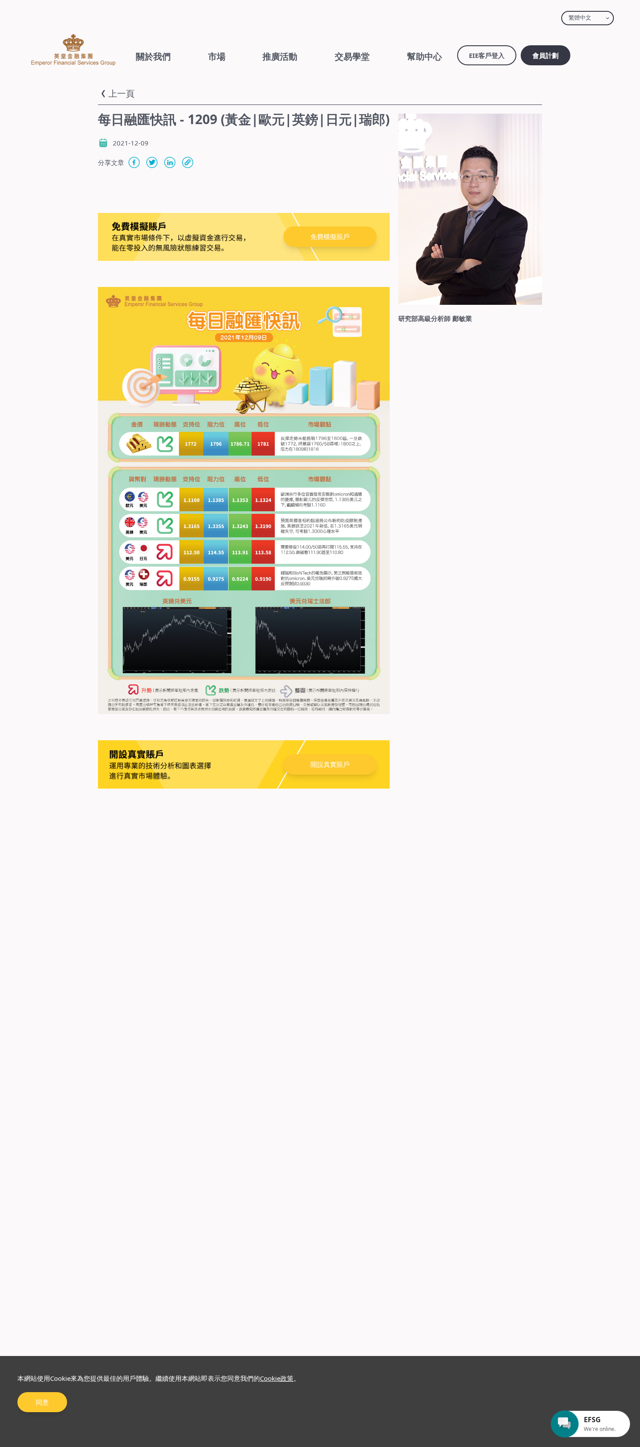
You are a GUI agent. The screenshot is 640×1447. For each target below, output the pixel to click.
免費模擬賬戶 (330, 236)
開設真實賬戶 (330, 764)
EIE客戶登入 (487, 55)
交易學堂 (352, 56)
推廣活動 (280, 56)
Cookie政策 (276, 1378)
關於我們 (153, 56)
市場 (217, 56)
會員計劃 (545, 55)
